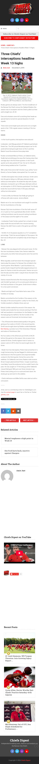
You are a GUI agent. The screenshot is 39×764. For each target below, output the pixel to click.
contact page (10, 392)
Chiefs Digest (19, 740)
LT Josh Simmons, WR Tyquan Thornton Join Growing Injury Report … (18, 658)
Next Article (28, 420)
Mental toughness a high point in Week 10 (19, 439)
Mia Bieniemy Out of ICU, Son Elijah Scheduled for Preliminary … (18, 726)
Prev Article (10, 420)
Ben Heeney (5, 329)
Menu (5, 28)
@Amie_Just (5, 394)
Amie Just (6, 68)
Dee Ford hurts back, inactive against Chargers (17, 452)
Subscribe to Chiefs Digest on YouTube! (19, 38)
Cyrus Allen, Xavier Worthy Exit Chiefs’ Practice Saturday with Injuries (19, 692)
